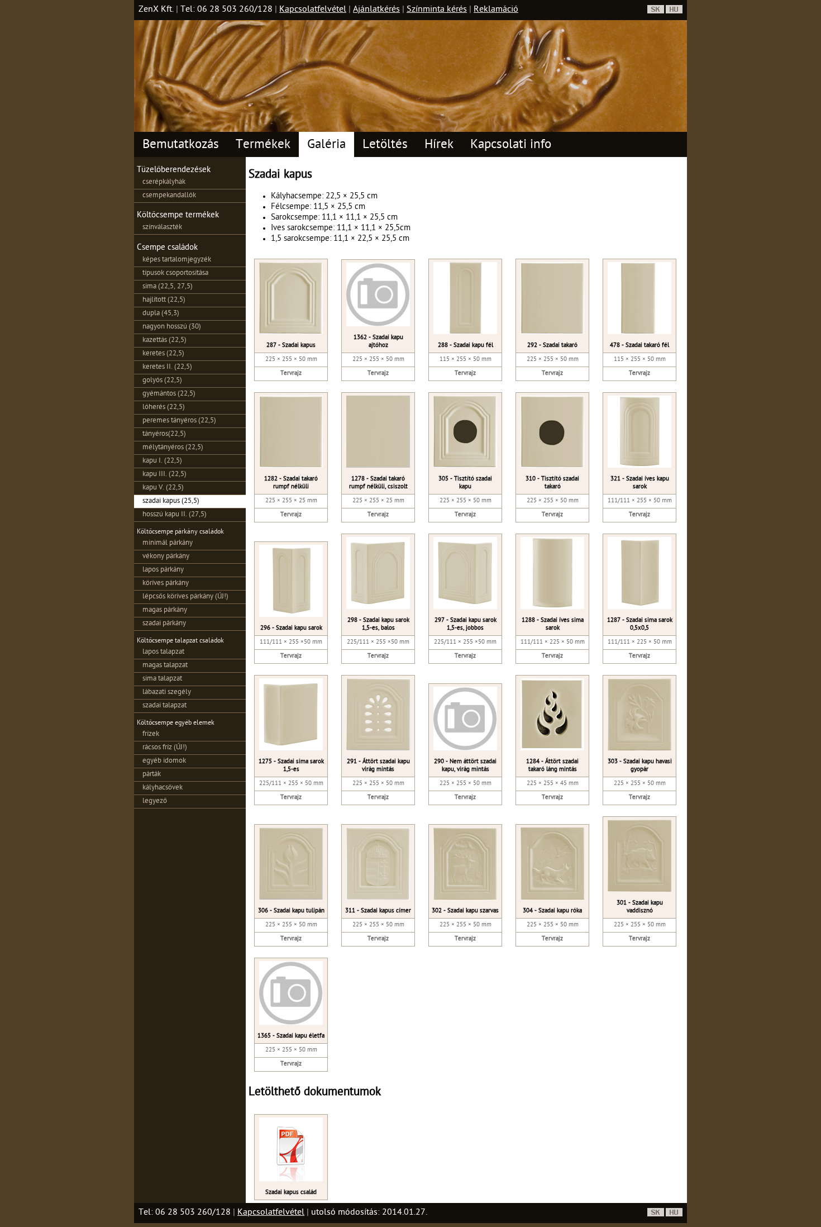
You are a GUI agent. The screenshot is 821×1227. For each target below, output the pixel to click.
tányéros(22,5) (164, 434)
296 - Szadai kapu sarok (291, 628)
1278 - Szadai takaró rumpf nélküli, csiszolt (378, 483)
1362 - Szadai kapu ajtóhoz (378, 341)
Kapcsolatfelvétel (312, 10)
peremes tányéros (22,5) (179, 421)
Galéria (326, 145)
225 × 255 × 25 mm (291, 501)
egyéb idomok (164, 761)
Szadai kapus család (291, 1192)
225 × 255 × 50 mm (291, 359)
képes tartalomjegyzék (176, 260)
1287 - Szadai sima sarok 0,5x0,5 (639, 624)
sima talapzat (162, 679)
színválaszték (162, 227)
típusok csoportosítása (175, 273)
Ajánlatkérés (376, 10)
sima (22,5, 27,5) (167, 287)
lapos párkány (163, 570)
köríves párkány (165, 583)
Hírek (439, 145)
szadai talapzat (164, 706)
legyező (154, 801)
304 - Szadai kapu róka (552, 911)
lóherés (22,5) (163, 407)
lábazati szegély (166, 692)
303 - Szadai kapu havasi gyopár (640, 765)
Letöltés (385, 145)
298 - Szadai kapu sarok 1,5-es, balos (378, 624)
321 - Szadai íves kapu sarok (639, 483)
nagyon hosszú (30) (171, 327)
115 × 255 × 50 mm (465, 359)
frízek (150, 734)
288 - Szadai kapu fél (465, 345)
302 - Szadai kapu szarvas (465, 911)
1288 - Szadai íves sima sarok (553, 624)
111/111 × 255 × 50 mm (640, 501)
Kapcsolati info (510, 145)
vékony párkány (165, 557)
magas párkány (164, 610)
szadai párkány (164, 624)
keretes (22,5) (163, 354)
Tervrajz (291, 373)
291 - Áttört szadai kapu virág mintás (378, 765)
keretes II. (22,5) (167, 367)
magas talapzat (165, 666)
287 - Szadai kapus (291, 345)
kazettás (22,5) (164, 340)
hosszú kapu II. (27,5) (174, 515)
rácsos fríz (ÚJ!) (164, 748)
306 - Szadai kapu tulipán (291, 911)
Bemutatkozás (180, 145)
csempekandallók (169, 196)
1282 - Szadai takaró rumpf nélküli (291, 483)
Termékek (263, 145)
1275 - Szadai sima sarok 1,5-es (291, 765)
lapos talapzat (163, 652)
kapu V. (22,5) (163, 488)
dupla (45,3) (160, 314)
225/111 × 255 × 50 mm (291, 783)
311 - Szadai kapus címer (378, 911)
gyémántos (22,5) (168, 394)
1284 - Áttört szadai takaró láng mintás (552, 765)
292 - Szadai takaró (552, 345)
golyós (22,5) (162, 381)
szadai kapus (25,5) (170, 501)
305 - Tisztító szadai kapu (465, 483)
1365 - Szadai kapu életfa (290, 1036)
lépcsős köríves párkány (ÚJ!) (185, 597)
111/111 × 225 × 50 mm (553, 642)
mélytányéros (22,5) (172, 448)
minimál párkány (167, 543)
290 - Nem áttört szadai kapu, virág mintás (465, 765)
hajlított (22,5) (163, 300)
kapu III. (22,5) (164, 474)
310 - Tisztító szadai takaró (552, 483)
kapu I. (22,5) (162, 461)
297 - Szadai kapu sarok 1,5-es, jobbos (466, 624)
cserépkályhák (163, 182)
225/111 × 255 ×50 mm (378, 642)
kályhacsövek (162, 788)
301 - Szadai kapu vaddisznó (640, 907)
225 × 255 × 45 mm (553, 783)
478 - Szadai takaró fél (639, 345)
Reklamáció (496, 10)
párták (151, 775)
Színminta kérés (437, 10)
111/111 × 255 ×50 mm (291, 642)
